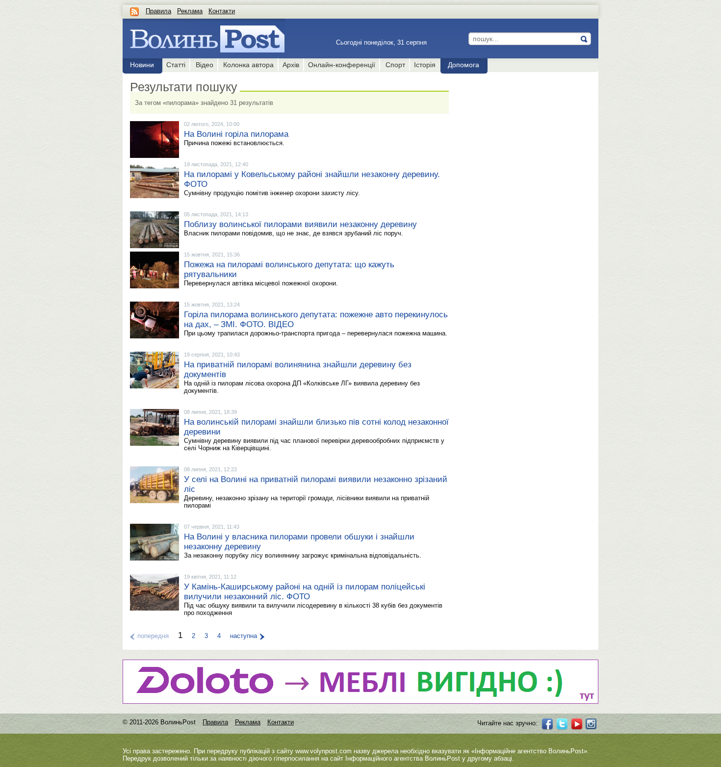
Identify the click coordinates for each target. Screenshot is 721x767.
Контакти (221, 11)
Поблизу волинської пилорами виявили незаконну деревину (300, 224)
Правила (158, 11)
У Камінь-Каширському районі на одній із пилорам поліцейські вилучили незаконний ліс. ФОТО (304, 591)
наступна (243, 635)
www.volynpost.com (323, 751)
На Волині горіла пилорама (236, 134)
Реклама (190, 11)
